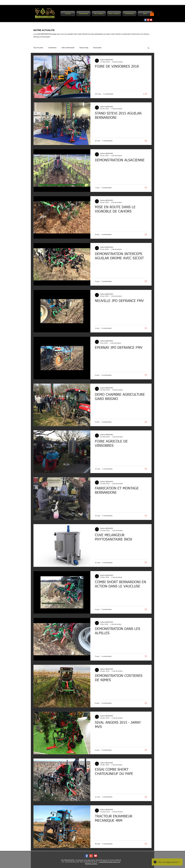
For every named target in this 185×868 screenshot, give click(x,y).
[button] (98, 13)
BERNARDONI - (70, 860)
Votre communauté (68, 48)
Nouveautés (97, 48)
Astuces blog (83, 48)
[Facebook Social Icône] (145, 20)
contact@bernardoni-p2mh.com (109, 862)
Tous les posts (38, 48)
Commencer (52, 48)
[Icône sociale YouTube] (151, 20)
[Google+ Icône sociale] (148, 20)
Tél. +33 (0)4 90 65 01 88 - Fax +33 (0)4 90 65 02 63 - (80, 862)
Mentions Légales (91, 864)
